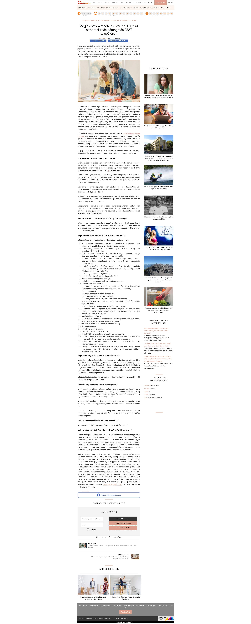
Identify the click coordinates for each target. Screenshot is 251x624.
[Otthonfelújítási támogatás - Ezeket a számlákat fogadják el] (125, 585)
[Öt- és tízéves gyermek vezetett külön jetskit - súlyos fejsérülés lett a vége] (158, 175)
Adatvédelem (105, 606)
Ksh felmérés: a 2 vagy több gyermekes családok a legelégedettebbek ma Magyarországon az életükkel (109, 558)
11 (137, 13)
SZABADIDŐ (145, 7)
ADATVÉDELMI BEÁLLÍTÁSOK (126, 622)
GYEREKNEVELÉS (112, 7)
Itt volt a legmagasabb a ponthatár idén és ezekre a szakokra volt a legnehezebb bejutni (158, 96)
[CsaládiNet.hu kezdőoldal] (84, 2)
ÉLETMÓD (136, 7)
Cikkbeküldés (151, 606)
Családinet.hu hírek (89, 20)
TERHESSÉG (94, 7)
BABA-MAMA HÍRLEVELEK (142, 2)
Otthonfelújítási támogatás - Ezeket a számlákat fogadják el (125, 598)
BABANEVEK (165, 7)
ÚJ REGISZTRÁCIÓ (123, 527)
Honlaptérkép (129, 606)
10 (134, 13)
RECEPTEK (155, 7)
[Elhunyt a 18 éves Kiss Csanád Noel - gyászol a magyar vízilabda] (158, 205)
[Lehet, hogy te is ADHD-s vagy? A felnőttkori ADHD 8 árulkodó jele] (158, 114)
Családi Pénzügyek (128, 20)
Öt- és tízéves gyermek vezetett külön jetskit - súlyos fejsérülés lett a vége (158, 187)
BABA (102, 7)
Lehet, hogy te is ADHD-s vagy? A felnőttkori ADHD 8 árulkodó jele (158, 127)
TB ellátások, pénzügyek (109, 20)
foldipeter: (151, 385)
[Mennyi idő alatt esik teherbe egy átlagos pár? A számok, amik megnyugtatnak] (158, 235)
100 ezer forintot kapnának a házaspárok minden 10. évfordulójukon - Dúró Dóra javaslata (112, 546)
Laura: (153, 397)
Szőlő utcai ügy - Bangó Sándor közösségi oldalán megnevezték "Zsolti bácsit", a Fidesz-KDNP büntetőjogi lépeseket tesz (158, 158)
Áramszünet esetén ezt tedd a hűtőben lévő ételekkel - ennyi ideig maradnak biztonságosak (158, 310)
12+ (172, 13)
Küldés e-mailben (118, 40)
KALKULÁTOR (125, 2)
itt (108, 170)
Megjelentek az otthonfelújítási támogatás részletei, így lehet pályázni (93, 598)
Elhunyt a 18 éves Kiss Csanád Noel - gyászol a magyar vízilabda (158, 218)
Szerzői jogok (117, 606)
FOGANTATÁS (82, 7)
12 (141, 13)
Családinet (102, 38)
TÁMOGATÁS (160, 2)
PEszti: (147, 391)
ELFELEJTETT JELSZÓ (123, 523)
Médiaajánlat (93, 606)
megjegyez (93, 529)
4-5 (161, 13)
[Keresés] (172, 2)
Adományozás (163, 606)
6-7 (165, 13)
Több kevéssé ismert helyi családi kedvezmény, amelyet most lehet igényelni (156, 330)
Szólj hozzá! (98, 40)
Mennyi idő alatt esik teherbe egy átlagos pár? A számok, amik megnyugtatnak (159, 248)
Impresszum (82, 606)
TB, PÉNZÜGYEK (125, 7)
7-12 (168, 13)
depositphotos (85, 490)
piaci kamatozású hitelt (112, 484)
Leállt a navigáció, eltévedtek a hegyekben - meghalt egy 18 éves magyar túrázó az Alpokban (159, 279)
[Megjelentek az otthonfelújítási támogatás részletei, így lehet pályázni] (93, 585)
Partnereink (140, 606)
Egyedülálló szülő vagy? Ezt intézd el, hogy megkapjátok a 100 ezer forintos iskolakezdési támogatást (158, 358)
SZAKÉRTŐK (97, 2)
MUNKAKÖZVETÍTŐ (111, 2)
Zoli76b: (150, 388)
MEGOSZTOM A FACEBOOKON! (110, 495)
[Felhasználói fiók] (169, 2)
